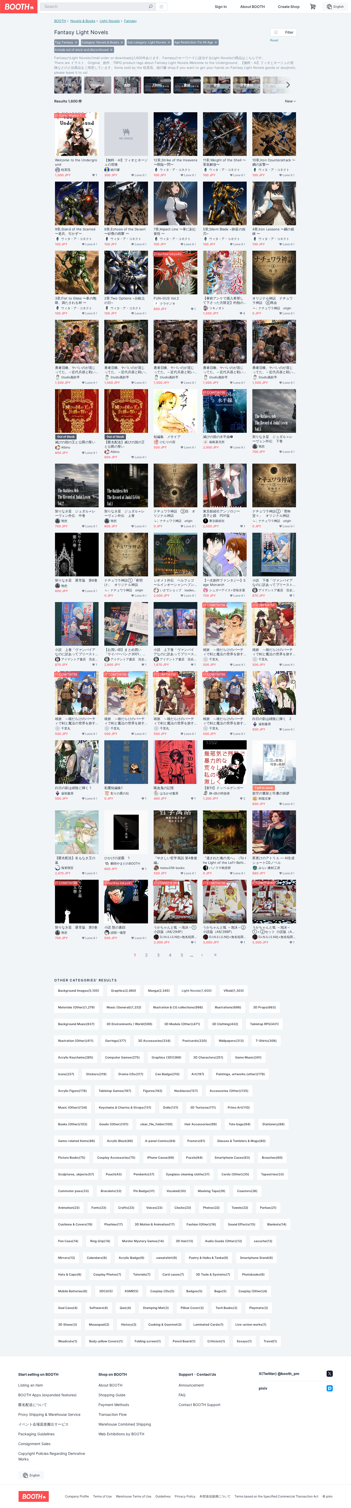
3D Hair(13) (184, 1241)
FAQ (182, 1395)
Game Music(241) (248, 1057)
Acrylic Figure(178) (72, 1091)
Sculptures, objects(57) (76, 1174)
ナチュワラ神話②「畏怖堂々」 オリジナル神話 (271, 513)
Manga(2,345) (159, 990)
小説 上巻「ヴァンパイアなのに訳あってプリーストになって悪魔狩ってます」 (75, 652)
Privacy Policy (185, 1496)
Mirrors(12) (66, 1258)
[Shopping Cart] (313, 6)
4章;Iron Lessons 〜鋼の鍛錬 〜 (273, 231)
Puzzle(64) (194, 1157)
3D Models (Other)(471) (182, 1024)
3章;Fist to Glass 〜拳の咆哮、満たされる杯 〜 (75, 300)
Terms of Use (102, 1496)
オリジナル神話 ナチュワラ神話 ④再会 (272, 300)
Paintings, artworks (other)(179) (240, 1074)
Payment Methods (113, 1404)
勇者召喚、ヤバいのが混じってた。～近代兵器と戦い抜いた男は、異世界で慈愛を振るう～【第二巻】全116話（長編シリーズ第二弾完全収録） (273, 370)
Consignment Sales (34, 1443)
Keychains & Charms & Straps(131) (125, 1107)
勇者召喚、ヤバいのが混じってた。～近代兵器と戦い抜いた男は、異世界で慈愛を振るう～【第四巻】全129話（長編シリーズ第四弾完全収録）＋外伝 (175, 370)
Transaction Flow (112, 1414)
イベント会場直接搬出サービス (43, 1424)
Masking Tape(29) (211, 1191)
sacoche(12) (263, 1241)
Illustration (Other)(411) (76, 1041)
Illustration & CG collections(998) (178, 1007)
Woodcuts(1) (67, 1341)
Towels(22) (240, 1208)
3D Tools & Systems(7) (213, 1274)
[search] (150, 7)
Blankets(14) (277, 1224)
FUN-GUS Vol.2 (166, 298)
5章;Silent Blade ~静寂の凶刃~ (224, 231)
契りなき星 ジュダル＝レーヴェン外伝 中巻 (75, 513)
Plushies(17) (113, 1224)
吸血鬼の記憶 (164, 788)
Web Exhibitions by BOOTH (121, 1434)
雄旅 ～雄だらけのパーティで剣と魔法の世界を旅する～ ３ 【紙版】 (223, 652)
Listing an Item (30, 1385)
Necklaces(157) (186, 1091)
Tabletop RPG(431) (264, 1024)
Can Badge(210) (167, 1074)
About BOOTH (252, 6)
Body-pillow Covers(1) (106, 1341)
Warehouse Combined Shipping (124, 1424)
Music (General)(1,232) (124, 1007)
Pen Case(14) (68, 1241)
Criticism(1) (216, 1341)
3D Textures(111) (203, 1107)
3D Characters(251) (208, 1057)
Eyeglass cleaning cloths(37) (188, 1174)
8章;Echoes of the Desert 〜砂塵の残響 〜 (125, 231)
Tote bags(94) (240, 1124)
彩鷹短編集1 (113, 788)
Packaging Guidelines (36, 1434)
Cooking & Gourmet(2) (165, 1324)
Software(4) (98, 1308)
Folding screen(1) (148, 1341)
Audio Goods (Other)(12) (223, 1241)
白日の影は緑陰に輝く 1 (73, 788)
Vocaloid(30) (176, 1191)
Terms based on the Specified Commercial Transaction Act (276, 1496)
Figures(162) (152, 1091)
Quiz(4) (125, 1308)
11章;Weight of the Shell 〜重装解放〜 (224, 162)
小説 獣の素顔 (115, 927)
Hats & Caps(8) (69, 1274)
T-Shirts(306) (266, 1041)
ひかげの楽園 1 (117, 858)
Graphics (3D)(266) (166, 1057)
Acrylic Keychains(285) (75, 1057)
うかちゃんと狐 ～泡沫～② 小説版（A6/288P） (224, 929)
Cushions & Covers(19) (75, 1224)
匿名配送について (32, 1404)
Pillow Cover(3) (192, 1308)
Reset (274, 40)
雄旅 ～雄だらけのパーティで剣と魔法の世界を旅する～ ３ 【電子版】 (124, 721)
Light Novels (110, 21)
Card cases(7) (173, 1274)
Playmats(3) (258, 1308)
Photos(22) (211, 1208)
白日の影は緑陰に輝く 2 (271, 719)
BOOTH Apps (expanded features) (47, 1395)
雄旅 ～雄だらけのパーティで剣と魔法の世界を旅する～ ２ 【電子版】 (174, 721)
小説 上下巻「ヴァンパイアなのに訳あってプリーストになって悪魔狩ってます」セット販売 (174, 652)
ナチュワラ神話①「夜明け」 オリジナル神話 (123, 582)
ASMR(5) (131, 1291)
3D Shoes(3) (67, 1324)
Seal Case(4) (68, 1308)
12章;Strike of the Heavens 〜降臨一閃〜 (175, 162)
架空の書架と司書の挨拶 (270, 793)
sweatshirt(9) (166, 1258)
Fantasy (130, 21)
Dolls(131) (170, 1107)
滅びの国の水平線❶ (218, 437)
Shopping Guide (111, 1395)
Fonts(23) (98, 1208)
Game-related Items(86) (76, 1141)
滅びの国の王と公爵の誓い (75, 442)
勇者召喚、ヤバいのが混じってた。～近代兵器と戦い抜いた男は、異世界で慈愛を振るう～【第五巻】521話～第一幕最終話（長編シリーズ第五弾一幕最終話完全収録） (125, 370)
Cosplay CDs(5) (162, 1291)
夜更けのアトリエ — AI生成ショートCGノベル (273, 860)
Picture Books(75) (71, 1157)
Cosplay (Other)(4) (252, 1291)
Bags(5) (220, 1291)
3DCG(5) (106, 1291)
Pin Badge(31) (144, 1191)
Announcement (191, 1385)
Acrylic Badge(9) (131, 1258)
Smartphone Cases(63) (232, 1157)
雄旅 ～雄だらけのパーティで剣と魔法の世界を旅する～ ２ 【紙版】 (272, 652)
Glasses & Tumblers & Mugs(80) (241, 1141)
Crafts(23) (126, 1208)
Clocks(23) (182, 1208)
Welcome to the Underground (76, 162)
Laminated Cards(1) (208, 1324)
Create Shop (289, 6)
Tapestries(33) (272, 1174)
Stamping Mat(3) (156, 1308)
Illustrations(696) (228, 1007)
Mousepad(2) (99, 1324)
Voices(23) (154, 1208)
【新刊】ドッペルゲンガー (223, 788)
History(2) (128, 1324)
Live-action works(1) (250, 1324)
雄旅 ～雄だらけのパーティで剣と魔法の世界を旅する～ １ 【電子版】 (223, 721)
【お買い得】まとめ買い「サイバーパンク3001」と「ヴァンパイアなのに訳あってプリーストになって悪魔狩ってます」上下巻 (125, 652)
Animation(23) (69, 1208)
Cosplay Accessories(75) (116, 1157)
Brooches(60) (272, 1157)
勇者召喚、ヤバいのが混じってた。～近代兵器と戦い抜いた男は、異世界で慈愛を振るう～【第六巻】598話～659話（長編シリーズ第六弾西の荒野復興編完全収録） (76, 370)
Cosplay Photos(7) (107, 1274)
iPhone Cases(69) (160, 1157)
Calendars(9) (97, 1258)
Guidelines (163, 1496)
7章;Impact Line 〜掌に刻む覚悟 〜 (175, 231)
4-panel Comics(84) (160, 1141)
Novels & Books (82, 21)
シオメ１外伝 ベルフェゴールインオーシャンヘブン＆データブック (174, 582)
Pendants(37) (144, 1174)
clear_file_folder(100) (156, 1124)
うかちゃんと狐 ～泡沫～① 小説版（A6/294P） (175, 929)
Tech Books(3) (226, 1308)
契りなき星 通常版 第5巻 (76, 927)
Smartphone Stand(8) (256, 1258)
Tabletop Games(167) (115, 1091)
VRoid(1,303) (234, 990)
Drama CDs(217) (130, 1074)
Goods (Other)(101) (113, 1124)
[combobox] (98, 7)
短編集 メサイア (167, 437)
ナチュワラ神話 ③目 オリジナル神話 (174, 513)
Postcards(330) (194, 1041)
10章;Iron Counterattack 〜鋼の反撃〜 (273, 162)
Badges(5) (194, 1291)
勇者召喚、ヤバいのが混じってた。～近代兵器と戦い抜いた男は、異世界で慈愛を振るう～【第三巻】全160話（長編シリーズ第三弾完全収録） (224, 370)
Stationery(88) (273, 1124)
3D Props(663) (264, 1007)
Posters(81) (196, 1141)
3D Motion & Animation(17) (155, 1224)
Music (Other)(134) (72, 1107)
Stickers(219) (96, 1074)
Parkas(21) (268, 1208)
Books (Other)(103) (72, 1124)
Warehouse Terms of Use (133, 1496)
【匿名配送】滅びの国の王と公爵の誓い (124, 444)
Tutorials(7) (142, 1274)
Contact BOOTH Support (199, 1404)
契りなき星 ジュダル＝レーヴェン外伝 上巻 (124, 513)
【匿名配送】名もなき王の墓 (75, 860)
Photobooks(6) (253, 1274)
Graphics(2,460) (123, 990)
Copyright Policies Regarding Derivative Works (51, 1456)
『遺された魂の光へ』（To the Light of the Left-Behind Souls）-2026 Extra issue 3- (224, 860)
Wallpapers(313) (231, 1041)
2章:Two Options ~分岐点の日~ (124, 300)
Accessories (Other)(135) (229, 1091)
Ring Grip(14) (100, 1241)
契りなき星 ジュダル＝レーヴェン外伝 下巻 (272, 439)
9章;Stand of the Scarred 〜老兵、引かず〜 (75, 231)
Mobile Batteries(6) (72, 1291)
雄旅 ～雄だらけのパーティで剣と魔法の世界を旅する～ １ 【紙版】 (75, 721)
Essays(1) (244, 1341)
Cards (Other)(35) (235, 1174)
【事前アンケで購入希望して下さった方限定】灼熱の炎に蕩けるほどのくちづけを (223, 300)
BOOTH (60, 21)
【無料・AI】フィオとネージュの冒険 (126, 162)
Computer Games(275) (122, 1057)
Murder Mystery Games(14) (143, 1241)
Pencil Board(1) (184, 1341)
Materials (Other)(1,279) (76, 1007)
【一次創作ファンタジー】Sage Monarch (224, 582)
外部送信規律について (215, 1496)
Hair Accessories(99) (200, 1124)
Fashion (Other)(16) (201, 1224)
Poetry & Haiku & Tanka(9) (208, 1258)
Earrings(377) (115, 1041)
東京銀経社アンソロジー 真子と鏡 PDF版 (223, 513)
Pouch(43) (114, 1174)
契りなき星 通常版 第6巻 (76, 580)
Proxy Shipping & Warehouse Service (49, 1414)
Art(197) (197, 1074)
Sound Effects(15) (241, 1224)
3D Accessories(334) (154, 1041)
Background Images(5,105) (78, 990)
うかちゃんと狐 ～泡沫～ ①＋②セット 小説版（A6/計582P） (273, 929)
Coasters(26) (247, 1191)
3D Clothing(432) (225, 1024)
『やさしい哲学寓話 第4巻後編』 (175, 860)
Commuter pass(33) (73, 1191)
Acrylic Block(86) (120, 1141)
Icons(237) (66, 1074)
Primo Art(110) (239, 1107)
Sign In (221, 6)
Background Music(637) (76, 1024)
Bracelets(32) (111, 1191)
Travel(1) (270, 1341)
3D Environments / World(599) (129, 1024)
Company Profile (77, 1496)
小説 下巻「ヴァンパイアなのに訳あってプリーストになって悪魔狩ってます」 (272, 582)
